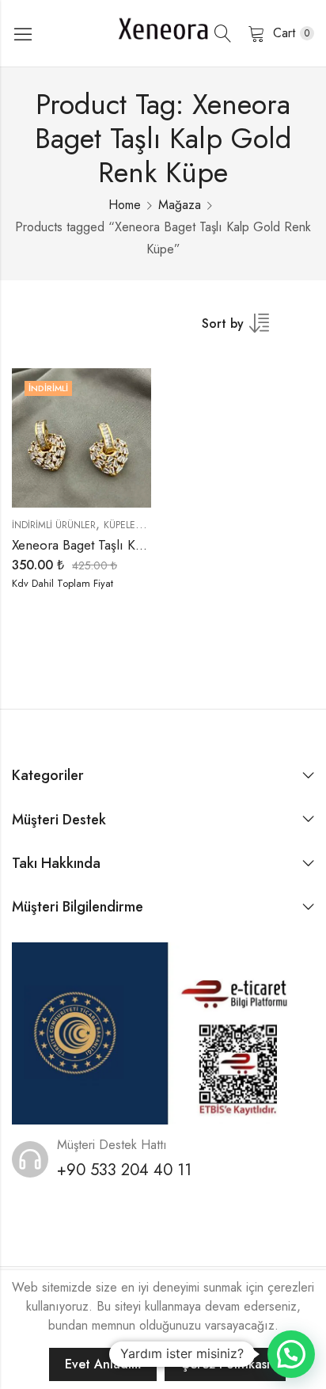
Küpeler (122, 525)
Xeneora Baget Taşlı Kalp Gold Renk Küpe (132, 544)
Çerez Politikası (225, 1364)
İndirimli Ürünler (54, 525)
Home (124, 205)
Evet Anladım (103, 1364)
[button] (291, 1354)
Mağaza (179, 205)
